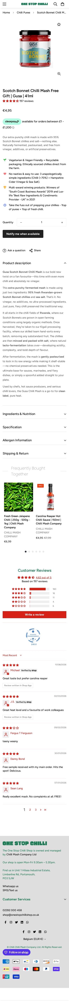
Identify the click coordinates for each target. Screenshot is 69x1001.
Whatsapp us (10, 886)
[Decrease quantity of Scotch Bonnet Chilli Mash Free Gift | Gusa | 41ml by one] (21, 222)
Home (6, 12)
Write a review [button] (34, 614)
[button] (11, 101)
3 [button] (35, 809)
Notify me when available (23, 234)
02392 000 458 (12, 910)
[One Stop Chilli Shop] (34, 4)
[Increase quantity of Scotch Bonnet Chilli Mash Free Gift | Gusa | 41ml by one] (62, 222)
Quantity (8, 222)
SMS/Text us (10, 890)
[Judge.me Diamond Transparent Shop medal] (33, 635)
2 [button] (30, 809)
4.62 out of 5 (43, 577)
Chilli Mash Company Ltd (21, 854)
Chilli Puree (23, 12)
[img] (11, 665)
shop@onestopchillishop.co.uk (21, 914)
